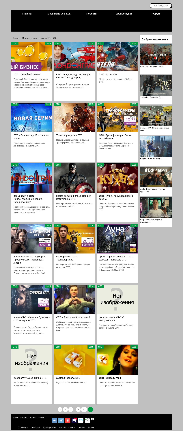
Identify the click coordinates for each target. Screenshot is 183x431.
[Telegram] (61, 420)
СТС (54, 38)
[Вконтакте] (54, 420)
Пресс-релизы (49, 427)
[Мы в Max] (87, 420)
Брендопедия (124, 13)
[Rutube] (74, 420)
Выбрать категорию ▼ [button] (155, 39)
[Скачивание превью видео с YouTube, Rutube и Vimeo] (80, 420)
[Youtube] (67, 420)
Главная (27, 13)
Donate (91, 427)
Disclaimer (35, 427)
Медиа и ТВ (45, 38)
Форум (156, 13)
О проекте (23, 427)
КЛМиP (26, 418)
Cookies (81, 427)
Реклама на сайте (67, 427)
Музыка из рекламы (59, 13)
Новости (91, 13)
